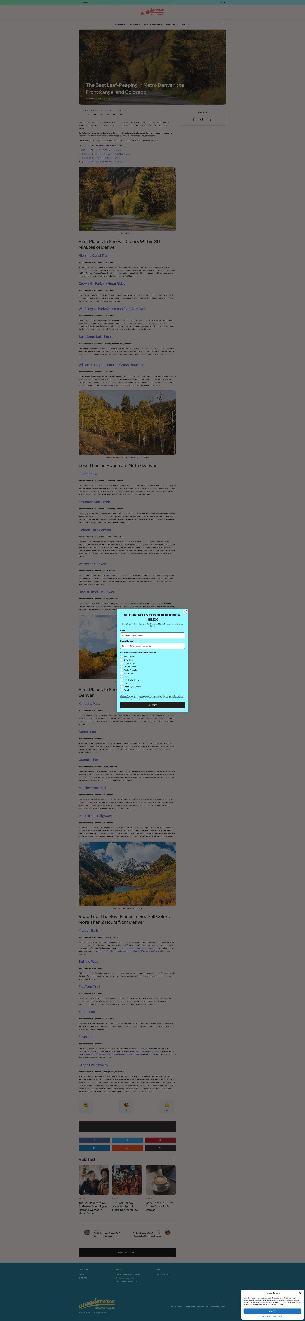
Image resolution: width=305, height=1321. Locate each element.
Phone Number (127, 641)
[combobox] (124, 646)
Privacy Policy (277, 1316)
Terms (143, 699)
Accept (272, 1311)
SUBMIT (152, 705)
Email (122, 630)
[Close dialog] (185, 612)
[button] (300, 1293)
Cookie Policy (266, 1316)
